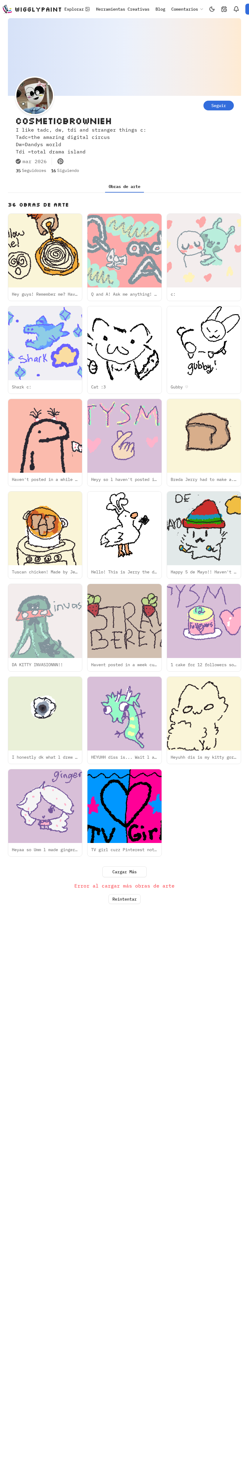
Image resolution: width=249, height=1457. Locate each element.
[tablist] (124, 187)
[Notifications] (236, 9)
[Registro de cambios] (224, 9)
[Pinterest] (60, 161)
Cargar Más (124, 872)
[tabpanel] (124, 554)
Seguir (218, 105)
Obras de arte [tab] (124, 186)
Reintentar (124, 899)
